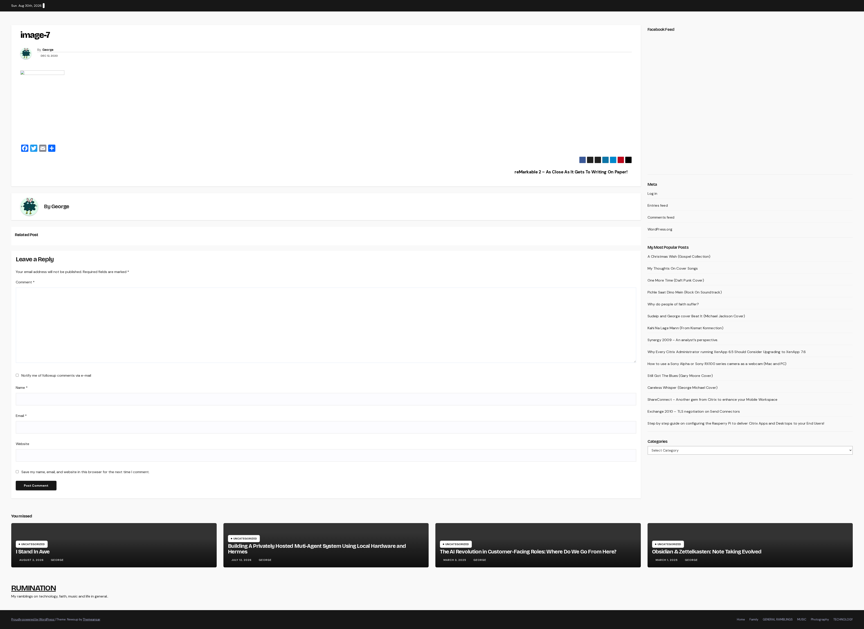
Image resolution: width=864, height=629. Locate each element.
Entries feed (658, 205)
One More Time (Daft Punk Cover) (676, 280)
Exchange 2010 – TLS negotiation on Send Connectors (694, 411)
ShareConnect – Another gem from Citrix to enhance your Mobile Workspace (713, 399)
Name (22, 387)
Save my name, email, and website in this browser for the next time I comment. (85, 472)
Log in (652, 193)
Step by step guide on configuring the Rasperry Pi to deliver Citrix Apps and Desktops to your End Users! (736, 423)
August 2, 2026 (32, 560)
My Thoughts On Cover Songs (673, 268)
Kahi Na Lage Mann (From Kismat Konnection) (685, 328)
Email (21, 415)
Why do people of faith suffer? (673, 304)
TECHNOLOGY (843, 619)
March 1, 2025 (667, 560)
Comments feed (661, 217)
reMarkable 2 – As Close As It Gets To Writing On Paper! (571, 172)
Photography (820, 619)
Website (22, 443)
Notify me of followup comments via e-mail (56, 375)
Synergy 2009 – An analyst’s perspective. (683, 340)
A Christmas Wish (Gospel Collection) (679, 256)
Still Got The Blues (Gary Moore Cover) (680, 375)
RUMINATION (33, 588)
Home (741, 619)
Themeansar (91, 619)
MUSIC (801, 619)
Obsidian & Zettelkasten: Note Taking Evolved (706, 551)
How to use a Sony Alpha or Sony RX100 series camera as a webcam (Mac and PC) (717, 363)
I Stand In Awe (33, 551)
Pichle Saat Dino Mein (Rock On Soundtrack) (685, 292)
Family (753, 619)
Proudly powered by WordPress (33, 619)
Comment (25, 282)
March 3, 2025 (455, 560)
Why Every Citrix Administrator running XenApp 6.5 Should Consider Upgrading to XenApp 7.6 (727, 351)
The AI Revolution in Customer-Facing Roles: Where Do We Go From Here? (528, 551)
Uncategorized (33, 544)
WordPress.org (660, 229)
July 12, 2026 (242, 560)
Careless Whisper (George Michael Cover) (683, 387)
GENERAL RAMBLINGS (778, 619)
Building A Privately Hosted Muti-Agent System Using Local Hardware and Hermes (317, 549)
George (48, 50)
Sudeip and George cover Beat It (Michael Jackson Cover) (696, 316)
